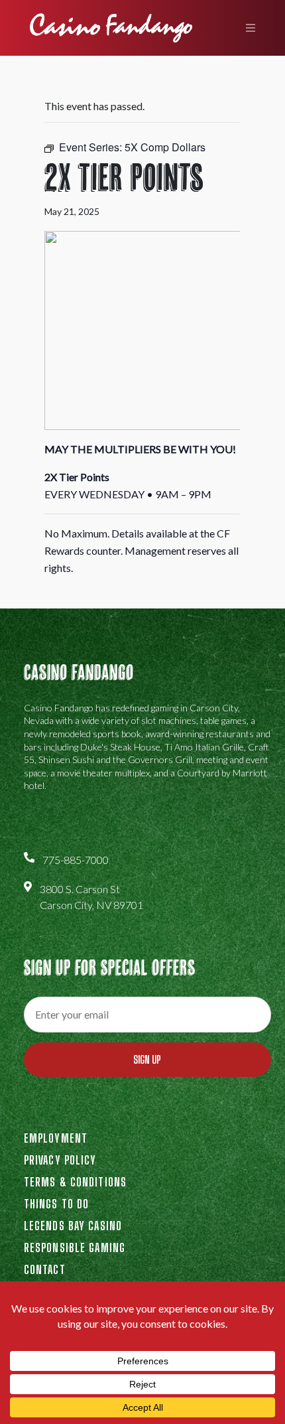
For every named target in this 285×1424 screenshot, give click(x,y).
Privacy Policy (60, 1160)
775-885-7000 (75, 859)
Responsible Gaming (74, 1247)
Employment (55, 1138)
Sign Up (147, 1059)
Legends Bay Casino (73, 1225)
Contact (45, 1269)
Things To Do (56, 1203)
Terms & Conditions (75, 1182)
